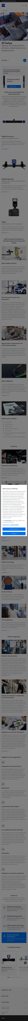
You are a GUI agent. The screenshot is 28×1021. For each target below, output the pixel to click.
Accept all (14, 533)
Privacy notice (7, 520)
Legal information (14, 524)
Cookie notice (5, 524)
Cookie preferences (14, 529)
